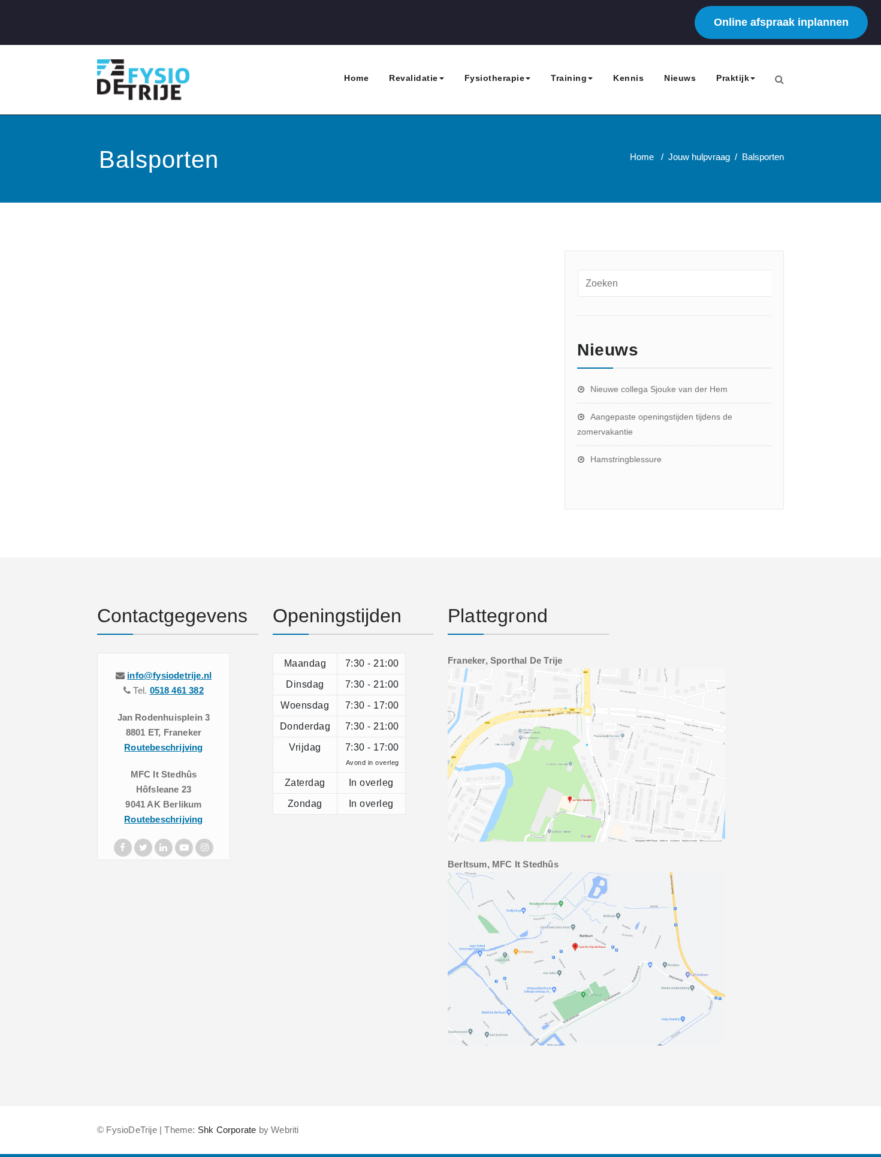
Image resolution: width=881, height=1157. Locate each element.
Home (356, 78)
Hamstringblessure (626, 459)
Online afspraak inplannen (781, 22)
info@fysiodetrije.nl (169, 675)
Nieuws (680, 78)
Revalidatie (413, 78)
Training (569, 78)
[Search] (779, 79)
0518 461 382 (177, 690)
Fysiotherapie (494, 78)
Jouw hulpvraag (699, 157)
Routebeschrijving (163, 747)
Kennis (628, 78)
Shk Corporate (226, 1130)
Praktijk (732, 78)
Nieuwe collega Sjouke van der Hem (659, 389)
